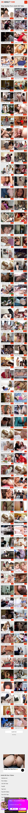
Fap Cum (3, 789)
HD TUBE (8, 2)
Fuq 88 (3, 786)
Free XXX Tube (5, 794)
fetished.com (4, 778)
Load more (14, 731)
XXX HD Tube (4, 783)
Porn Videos (4, 780)
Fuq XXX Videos (5, 791)
